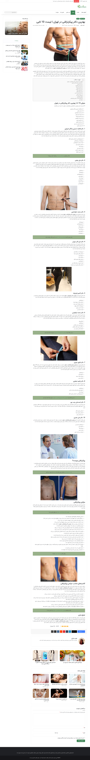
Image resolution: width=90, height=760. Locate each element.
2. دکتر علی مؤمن (80, 84)
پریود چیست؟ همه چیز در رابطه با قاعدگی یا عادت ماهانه (13, 67)
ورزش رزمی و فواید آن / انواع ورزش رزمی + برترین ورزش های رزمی (77, 699)
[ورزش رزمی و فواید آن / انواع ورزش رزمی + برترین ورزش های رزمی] (77, 693)
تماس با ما (62, 12)
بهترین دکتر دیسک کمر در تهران (63, 512)
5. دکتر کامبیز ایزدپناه (79, 88)
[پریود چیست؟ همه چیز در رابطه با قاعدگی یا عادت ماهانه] (24, 68)
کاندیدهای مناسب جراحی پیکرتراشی (77, 98)
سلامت (78, 12)
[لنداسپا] (82, 6)
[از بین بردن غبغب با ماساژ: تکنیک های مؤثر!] (59, 678)
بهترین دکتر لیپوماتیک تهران (60, 332)
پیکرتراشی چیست (60, 156)
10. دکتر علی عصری (80, 94)
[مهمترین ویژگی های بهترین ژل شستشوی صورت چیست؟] (41, 693)
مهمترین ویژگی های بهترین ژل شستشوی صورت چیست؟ (42, 699)
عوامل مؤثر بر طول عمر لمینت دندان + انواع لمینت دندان (41, 685)
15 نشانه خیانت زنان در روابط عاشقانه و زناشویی (13, 62)
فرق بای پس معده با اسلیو (61, 237)
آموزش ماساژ (84, 12)
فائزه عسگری (82, 25)
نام (84, 727)
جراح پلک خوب (58, 553)
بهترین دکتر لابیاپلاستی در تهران (59, 610)
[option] (16, 28)
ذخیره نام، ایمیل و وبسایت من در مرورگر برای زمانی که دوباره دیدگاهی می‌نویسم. (71, 738)
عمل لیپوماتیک (68, 472)
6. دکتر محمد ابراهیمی (79, 89)
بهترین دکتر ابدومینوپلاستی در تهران (60, 397)
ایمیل (84, 732)
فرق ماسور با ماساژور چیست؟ (21, 33)
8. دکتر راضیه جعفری (79, 91)
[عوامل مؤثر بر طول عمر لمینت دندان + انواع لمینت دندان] (41, 678)
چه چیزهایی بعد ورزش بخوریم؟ (61, 699)
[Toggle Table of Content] (82, 80)
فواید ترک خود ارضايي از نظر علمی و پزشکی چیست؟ (12, 51)
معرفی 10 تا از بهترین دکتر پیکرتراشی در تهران (75, 81)
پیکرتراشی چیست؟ (79, 95)
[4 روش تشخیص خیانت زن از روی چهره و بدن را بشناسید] (24, 47)
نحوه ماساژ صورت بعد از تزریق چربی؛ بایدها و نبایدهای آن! (77, 685)
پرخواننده (16, 40)
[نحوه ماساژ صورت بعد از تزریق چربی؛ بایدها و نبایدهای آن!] (77, 678)
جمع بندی (81, 99)
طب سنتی (68, 12)
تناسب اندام (82, 18)
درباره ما (57, 12)
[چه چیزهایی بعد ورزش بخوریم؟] (59, 693)
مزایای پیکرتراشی (80, 97)
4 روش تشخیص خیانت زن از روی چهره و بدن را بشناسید (13, 46)
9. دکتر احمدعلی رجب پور (79, 93)
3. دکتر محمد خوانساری (79, 85)
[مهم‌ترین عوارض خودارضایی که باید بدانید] (24, 57)
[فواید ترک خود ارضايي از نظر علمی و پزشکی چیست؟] (24, 52)
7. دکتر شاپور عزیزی (80, 90)
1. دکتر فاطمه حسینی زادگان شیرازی (77, 83)
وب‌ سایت (56, 732)
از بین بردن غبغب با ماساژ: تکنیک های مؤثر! (59, 684)
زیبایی (73, 12)
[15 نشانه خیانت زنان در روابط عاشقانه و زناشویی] (24, 63)
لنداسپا (44, 757)
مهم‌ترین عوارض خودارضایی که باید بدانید (13, 56)
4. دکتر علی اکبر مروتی (79, 86)
